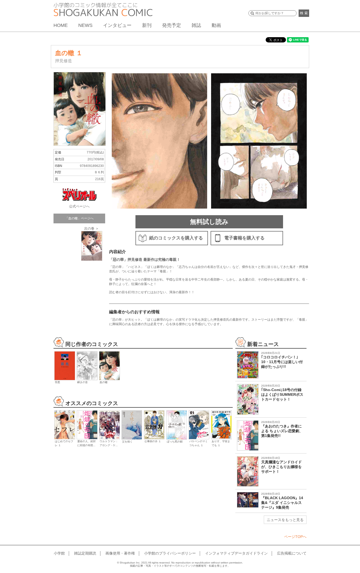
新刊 (147, 25)
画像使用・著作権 (120, 553)
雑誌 (196, 25)
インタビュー (117, 25)
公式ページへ (79, 206)
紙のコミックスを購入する (176, 237)
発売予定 (171, 25)
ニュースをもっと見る (285, 520)
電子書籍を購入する (244, 237)
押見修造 (63, 61)
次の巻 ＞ (91, 228)
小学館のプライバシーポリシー (170, 553)
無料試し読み (209, 221)
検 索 (304, 13)
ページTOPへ (295, 537)
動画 (216, 25)
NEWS (85, 25)
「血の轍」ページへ (79, 218)
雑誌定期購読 (85, 553)
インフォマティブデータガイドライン (236, 553)
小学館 (59, 553)
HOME (60, 25)
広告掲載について (292, 553)
